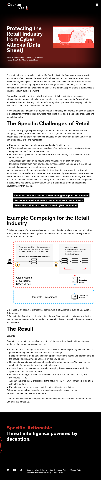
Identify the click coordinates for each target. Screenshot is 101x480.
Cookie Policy (76, 470)
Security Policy (33, 470)
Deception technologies (73, 176)
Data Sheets (74, 459)
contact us (24, 402)
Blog (70, 451)
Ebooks (72, 456)
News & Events (13, 456)
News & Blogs (19, 57)
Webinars (73, 454)
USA (30, 451)
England (32, 454)
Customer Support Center (52, 456)
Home (9, 57)
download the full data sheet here (30, 393)
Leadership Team (14, 459)
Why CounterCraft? (15, 454)
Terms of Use (47, 470)
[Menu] (97, 4)
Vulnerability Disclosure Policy (39, 473)
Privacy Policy (61, 470)
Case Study (73, 462)
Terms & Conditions (15, 465)
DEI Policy (58, 473)
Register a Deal (47, 454)
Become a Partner (49, 451)
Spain (31, 456)
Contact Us (11, 451)
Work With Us (12, 462)
